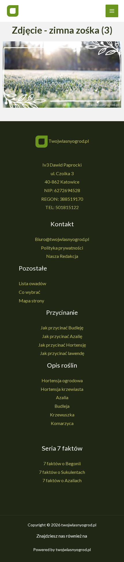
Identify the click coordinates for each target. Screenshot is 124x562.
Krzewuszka (62, 414)
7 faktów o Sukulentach (62, 472)
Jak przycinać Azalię (62, 336)
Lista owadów (32, 283)
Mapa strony (31, 300)
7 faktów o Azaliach (62, 480)
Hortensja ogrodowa (62, 380)
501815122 (67, 207)
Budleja (62, 406)
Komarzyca (62, 423)
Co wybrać (29, 292)
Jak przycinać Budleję (62, 327)
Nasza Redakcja (62, 256)
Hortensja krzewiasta (62, 389)
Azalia (62, 397)
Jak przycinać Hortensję (62, 344)
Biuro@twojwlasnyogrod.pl (62, 239)
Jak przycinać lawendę (62, 353)
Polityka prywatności (62, 247)
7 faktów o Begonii (62, 463)
